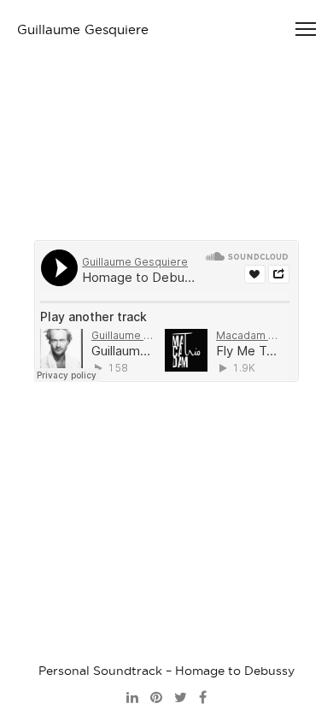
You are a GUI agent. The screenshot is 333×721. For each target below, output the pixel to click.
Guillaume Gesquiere (83, 29)
